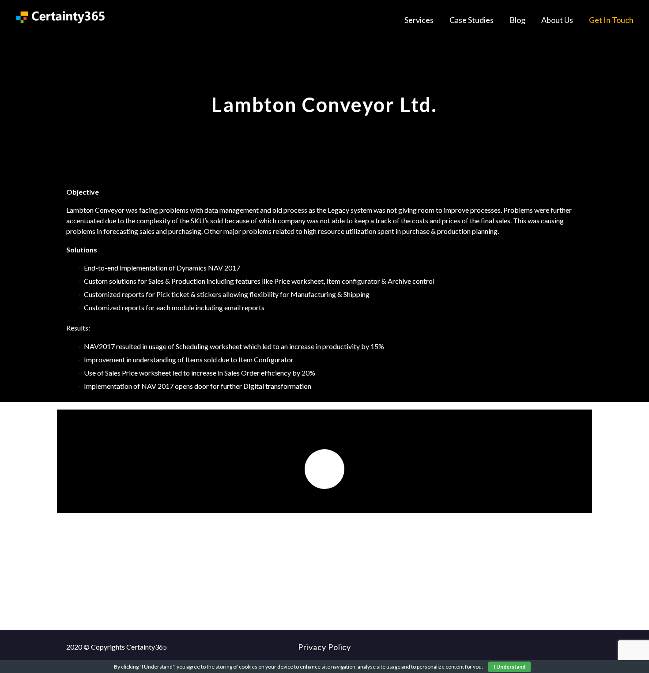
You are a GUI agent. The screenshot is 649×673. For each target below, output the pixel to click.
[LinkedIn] (139, 571)
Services (419, 20)
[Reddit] (155, 571)
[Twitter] (90, 571)
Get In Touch (611, 20)
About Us (557, 20)
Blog (517, 20)
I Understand (509, 666)
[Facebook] (73, 571)
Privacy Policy (324, 647)
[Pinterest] (106, 571)
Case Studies (471, 20)
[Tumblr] (122, 571)
